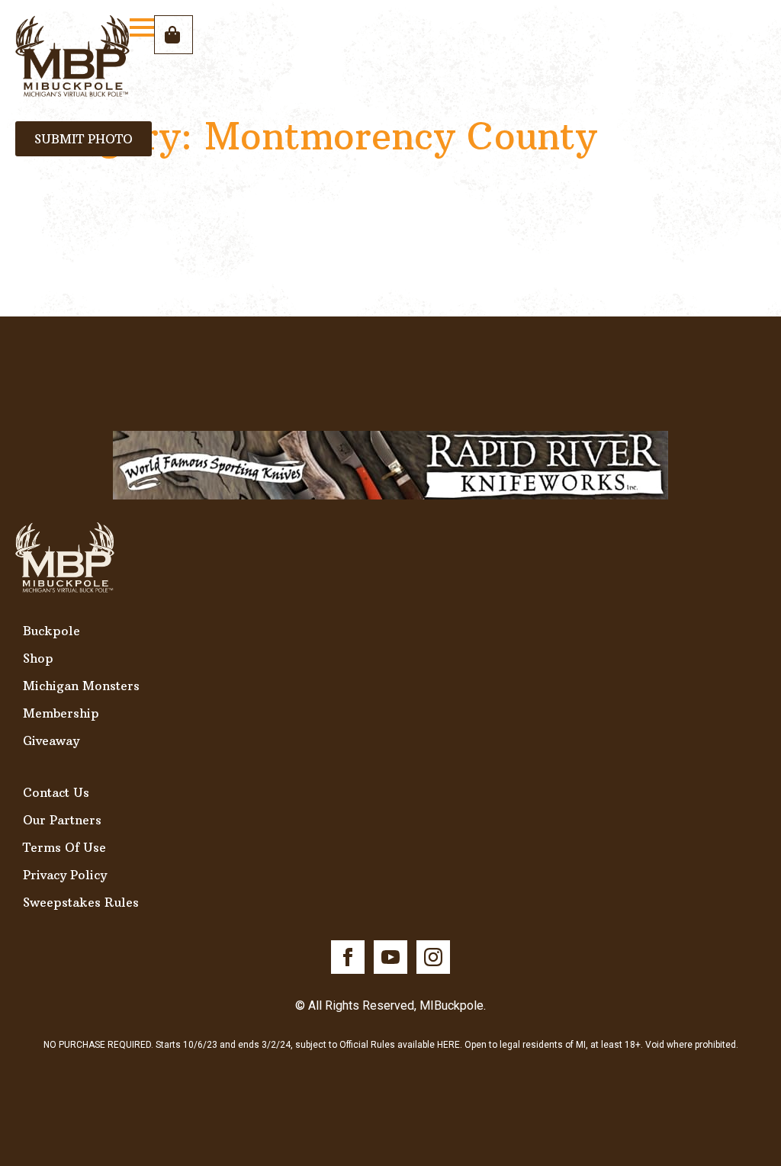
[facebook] (348, 957)
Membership (61, 713)
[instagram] (433, 957)
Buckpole (51, 630)
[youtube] (390, 957)
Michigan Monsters (81, 685)
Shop (38, 658)
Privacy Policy (65, 874)
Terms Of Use (64, 847)
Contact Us (56, 792)
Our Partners (62, 819)
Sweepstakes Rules (81, 902)
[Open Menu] (142, 27)
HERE (448, 1044)
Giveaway (51, 740)
